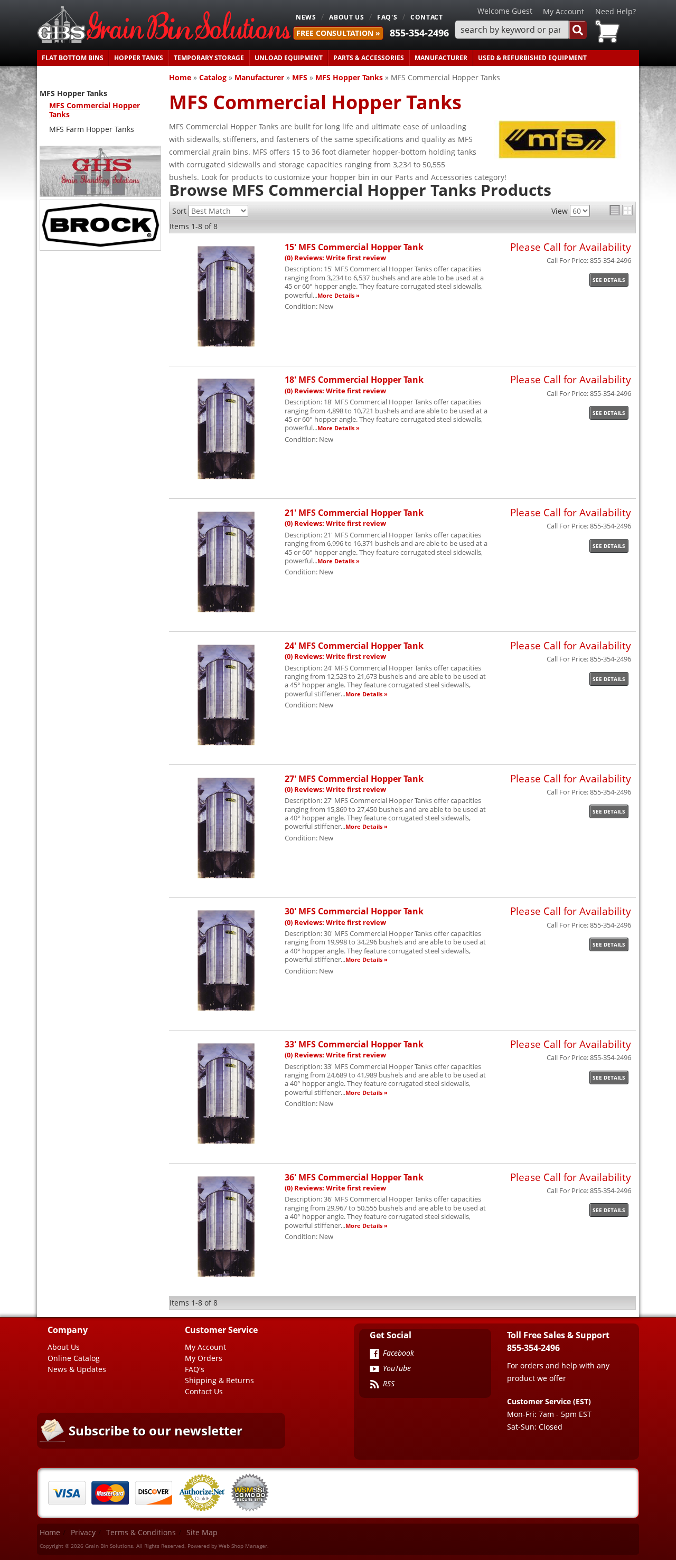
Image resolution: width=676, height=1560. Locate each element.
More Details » (338, 295)
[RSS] (374, 1385)
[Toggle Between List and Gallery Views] (621, 210)
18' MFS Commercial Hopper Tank (354, 379)
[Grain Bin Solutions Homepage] (163, 25)
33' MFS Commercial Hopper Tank (354, 1044)
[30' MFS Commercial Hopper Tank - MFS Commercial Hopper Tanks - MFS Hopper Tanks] (226, 1010)
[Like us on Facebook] (374, 1354)
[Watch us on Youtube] (374, 1370)
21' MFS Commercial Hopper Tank (354, 512)
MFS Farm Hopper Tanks (91, 129)
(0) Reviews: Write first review (335, 257)
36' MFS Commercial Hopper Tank (354, 1177)
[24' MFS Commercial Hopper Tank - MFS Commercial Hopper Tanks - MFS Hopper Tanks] (226, 745)
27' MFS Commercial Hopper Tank (354, 778)
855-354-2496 (419, 32)
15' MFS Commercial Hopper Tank (354, 247)
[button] (521, 30)
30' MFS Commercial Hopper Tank (354, 911)
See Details (609, 279)
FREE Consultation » (338, 33)
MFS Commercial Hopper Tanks (94, 109)
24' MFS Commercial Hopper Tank (354, 645)
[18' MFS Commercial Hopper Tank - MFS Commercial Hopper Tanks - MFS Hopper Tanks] (226, 479)
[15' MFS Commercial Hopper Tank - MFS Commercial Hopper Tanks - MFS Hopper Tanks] (226, 346)
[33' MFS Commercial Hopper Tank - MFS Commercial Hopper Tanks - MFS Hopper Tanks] (226, 1143)
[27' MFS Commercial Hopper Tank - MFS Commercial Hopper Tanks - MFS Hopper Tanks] (226, 878)
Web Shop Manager (243, 1545)
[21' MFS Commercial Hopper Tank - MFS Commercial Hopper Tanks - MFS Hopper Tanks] (226, 612)
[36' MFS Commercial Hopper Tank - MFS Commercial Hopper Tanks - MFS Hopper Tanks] (226, 1276)
